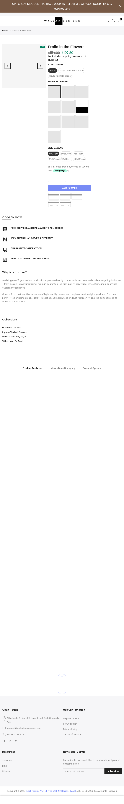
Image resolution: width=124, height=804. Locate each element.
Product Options (92, 368)
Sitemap (6, 771)
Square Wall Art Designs (14, 332)
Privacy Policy (70, 729)
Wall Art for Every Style (14, 336)
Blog (4, 765)
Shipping (66, 56)
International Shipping (62, 368)
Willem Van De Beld (12, 341)
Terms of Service (72, 734)
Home (5, 30)
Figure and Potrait (11, 327)
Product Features (32, 368)
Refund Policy (70, 723)
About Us (7, 760)
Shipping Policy (71, 718)
